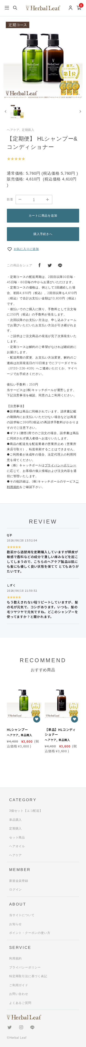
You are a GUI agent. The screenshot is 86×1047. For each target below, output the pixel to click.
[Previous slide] (5, 111)
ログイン (15, 889)
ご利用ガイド (18, 985)
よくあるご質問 (20, 1003)
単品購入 (15, 819)
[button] (17, 111)
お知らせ (15, 924)
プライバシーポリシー (60, 465)
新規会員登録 (18, 880)
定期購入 (15, 828)
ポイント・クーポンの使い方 (29, 933)
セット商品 (17, 837)
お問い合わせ (18, 994)
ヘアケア (15, 855)
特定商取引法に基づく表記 (28, 976)
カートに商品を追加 (43, 215)
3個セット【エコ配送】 (26, 810)
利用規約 (15, 958)
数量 (10, 199)
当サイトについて (21, 915)
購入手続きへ (43, 234)
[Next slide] (80, 111)
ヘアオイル (17, 846)
